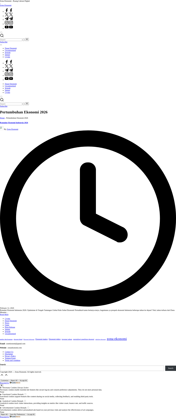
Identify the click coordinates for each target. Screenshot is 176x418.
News (7, 323)
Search (3, 364)
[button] (24, 39)
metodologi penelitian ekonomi (83, 339)
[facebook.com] (9, 12)
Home (2, 118)
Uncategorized (10, 334)
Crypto (7, 319)
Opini (7, 325)
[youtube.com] (9, 28)
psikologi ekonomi (100, 339)
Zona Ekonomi (5, 5)
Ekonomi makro (41, 339)
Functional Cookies (9, 394)
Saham (7, 329)
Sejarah (7, 332)
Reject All (14, 380)
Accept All (23, 380)
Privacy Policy (10, 356)
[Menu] (1, 44)
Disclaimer (9, 354)
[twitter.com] (9, 16)
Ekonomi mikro (55, 339)
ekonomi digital (18, 339)
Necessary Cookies (9, 388)
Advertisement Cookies (11, 408)
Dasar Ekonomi (11, 321)
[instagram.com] (9, 24)
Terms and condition (12, 360)
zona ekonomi (117, 339)
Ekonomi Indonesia (28, 339)
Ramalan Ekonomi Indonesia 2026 (14, 123)
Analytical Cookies (9, 401)
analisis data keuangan (6, 339)
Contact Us (9, 352)
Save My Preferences (17, 414)
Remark (21, 394)
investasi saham (67, 339)
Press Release (10, 327)
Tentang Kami (10, 358)
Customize (4, 380)
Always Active (22, 388)
